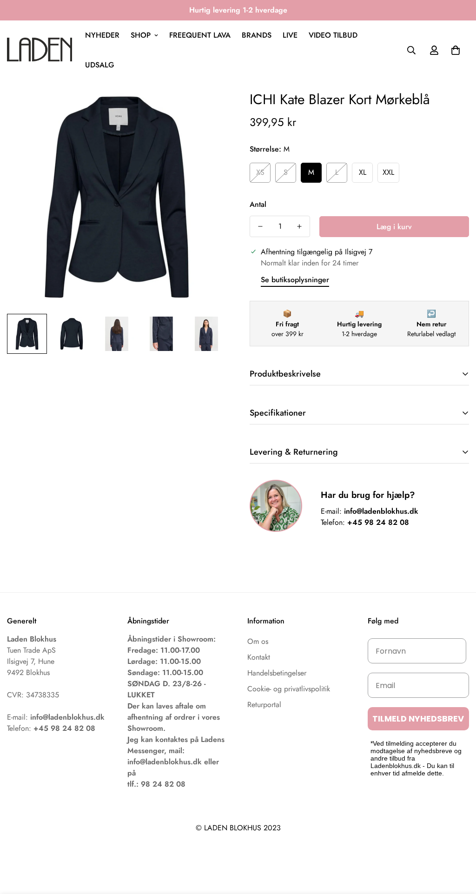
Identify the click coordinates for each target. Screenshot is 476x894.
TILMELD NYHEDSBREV (418, 718)
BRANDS (256, 35)
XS (260, 172)
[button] (455, 50)
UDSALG (99, 65)
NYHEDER (102, 35)
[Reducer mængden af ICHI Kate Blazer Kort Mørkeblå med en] (260, 226)
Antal (258, 204)
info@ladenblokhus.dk (381, 511)
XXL (388, 172)
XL (362, 172)
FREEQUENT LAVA (200, 35)
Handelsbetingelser (276, 673)
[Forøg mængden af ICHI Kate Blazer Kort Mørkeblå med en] (299, 226)
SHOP (141, 35)
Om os (257, 641)
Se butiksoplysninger (295, 279)
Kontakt (258, 657)
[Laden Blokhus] (39, 50)
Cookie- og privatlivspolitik (288, 688)
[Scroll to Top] (458, 843)
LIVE (290, 35)
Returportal (264, 704)
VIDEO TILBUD (333, 35)
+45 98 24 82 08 (378, 522)
